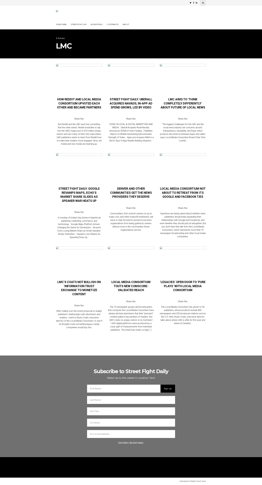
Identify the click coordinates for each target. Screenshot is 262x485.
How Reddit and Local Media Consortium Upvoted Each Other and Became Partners (79, 103)
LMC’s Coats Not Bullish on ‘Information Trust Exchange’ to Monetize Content (79, 288)
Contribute (112, 24)
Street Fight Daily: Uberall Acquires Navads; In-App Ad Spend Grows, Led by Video (131, 103)
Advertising (97, 24)
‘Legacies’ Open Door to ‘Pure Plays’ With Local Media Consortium (183, 286)
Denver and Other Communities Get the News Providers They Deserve (131, 192)
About (126, 24)
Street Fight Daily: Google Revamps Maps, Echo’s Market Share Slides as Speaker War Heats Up (79, 195)
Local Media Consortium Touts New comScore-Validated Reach (131, 286)
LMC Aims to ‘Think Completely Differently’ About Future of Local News (183, 103)
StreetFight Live (79, 24)
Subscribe (61, 24)
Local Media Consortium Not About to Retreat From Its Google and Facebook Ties (183, 192)
